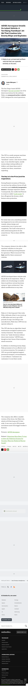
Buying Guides (17, 2)
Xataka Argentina (6, 661)
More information (5, 684)
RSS (14, 586)
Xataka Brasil (5, 663)
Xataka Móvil (5, 642)
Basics (16, 606)
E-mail (18, 69)
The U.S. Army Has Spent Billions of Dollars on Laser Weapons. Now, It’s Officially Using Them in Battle (12, 305)
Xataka (3, 640)
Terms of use (5, 675)
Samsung (17, 612)
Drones (9, 446)
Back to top (20, 632)
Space (3, 603)
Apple (3, 609)
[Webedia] (6, 633)
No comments (6, 69)
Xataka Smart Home (6, 647)
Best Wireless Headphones (18, 580)
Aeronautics (5, 606)
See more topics (6, 619)
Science (25, 2)
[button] (12, 82)
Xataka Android (5, 644)
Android (16, 609)
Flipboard (16, 69)
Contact (4, 677)
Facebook (11, 586)
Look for (26, 625)
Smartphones (18, 603)
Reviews (8, 2)
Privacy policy (5, 673)
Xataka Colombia (6, 659)
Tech (2, 2)
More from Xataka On (8, 302)
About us (4, 670)
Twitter (13, 69)
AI (2, 612)
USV (20, 446)
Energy (16, 600)
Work (15, 614)
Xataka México (5, 657)
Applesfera (4, 649)
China (3, 614)
